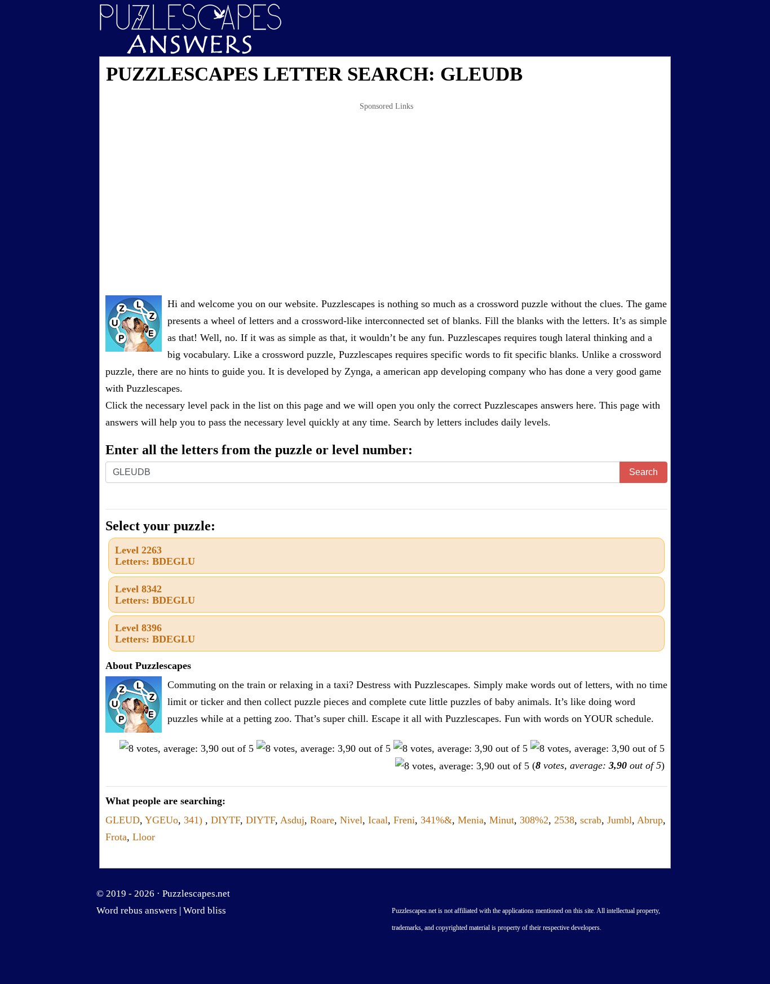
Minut (501, 820)
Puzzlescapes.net (196, 893)
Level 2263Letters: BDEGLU (155, 555)
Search (643, 472)
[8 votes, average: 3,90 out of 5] (187, 748)
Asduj (292, 820)
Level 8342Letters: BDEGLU (155, 594)
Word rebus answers (136, 910)
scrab (590, 820)
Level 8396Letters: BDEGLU (155, 633)
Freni (404, 820)
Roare (322, 820)
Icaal (378, 820)
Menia (471, 820)
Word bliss (204, 910)
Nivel (351, 820)
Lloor (143, 837)
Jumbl (619, 820)
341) (194, 820)
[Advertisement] (386, 199)
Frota (116, 837)
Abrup (650, 820)
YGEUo (161, 820)
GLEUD (122, 820)
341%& (436, 820)
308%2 (534, 820)
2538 (564, 820)
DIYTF (225, 820)
